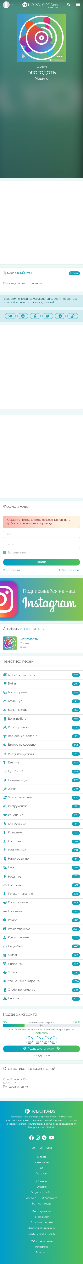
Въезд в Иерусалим (42, 754)
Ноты (42, 1168)
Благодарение (43, 692)
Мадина (41, 79)
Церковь (43, 998)
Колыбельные (42, 824)
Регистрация (11, 570)
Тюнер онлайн (41, 1217)
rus (41, 1147)
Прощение (43, 911)
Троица (42, 972)
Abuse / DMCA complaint (41, 1198)
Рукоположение (42, 937)
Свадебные (43, 946)
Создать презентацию (41, 1233)
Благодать (29, 639)
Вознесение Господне (42, 736)
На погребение (42, 858)
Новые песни (41, 1162)
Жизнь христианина (43, 797)
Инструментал (42, 806)
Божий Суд (42, 701)
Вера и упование (43, 727)
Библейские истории (43, 675)
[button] (60, 56)
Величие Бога (43, 718)
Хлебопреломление (43, 989)
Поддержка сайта (41, 1192)
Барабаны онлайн (41, 1222)
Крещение (42, 832)
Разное (43, 920)
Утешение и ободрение (43, 981)
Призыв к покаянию (43, 893)
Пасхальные (43, 885)
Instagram (41, 1247)
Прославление (43, 902)
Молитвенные (43, 850)
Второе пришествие (43, 744)
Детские (43, 762)
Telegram (41, 1252)
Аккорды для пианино (41, 1228)
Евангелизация (43, 780)
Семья (43, 954)
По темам (41, 1173)
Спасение (43, 964)
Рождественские (43, 929)
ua (33, 1147)
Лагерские (43, 841)
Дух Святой (43, 771)
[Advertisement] (41, 132)
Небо (43, 867)
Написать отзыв (41, 1203)
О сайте (41, 1186)
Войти (41, 562)
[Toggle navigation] (78, 4)
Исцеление (42, 815)
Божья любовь (43, 709)
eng (49, 1147)
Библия (43, 683)
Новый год (42, 876)
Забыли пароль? (69, 570)
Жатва (43, 788)
